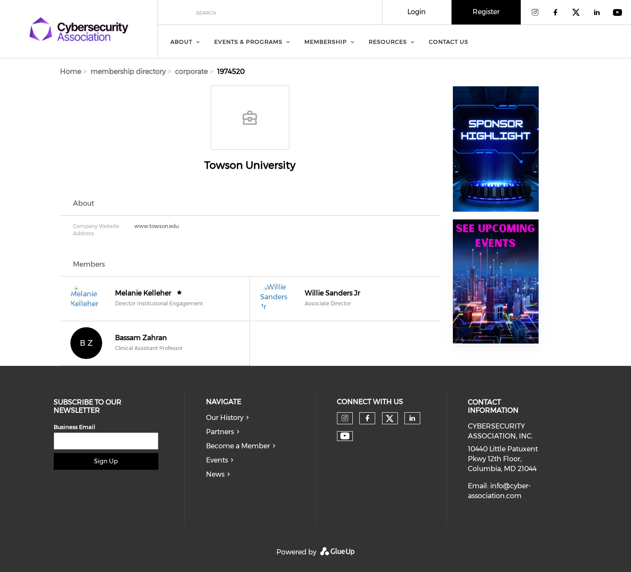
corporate (191, 71)
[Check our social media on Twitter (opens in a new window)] (389, 418)
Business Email (74, 426)
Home (70, 71)
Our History (224, 418)
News (215, 474)
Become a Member (238, 446)
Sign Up (106, 461)
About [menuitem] (181, 41)
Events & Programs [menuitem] (248, 41)
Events (217, 460)
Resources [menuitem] (388, 41)
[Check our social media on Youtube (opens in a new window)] (345, 436)
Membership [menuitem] (325, 41)
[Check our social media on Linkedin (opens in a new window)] (412, 418)
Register (486, 12)
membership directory (128, 71)
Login (416, 12)
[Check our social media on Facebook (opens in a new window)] (367, 418)
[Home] (78, 29)
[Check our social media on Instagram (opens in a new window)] (345, 418)
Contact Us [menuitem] (448, 41)
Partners (220, 432)
